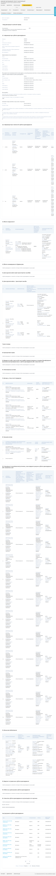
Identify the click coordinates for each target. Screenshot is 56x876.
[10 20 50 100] (27, 861)
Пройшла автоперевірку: (17, 13)
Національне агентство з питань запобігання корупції (46, 873)
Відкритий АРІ (9, 5)
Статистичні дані (17, 5)
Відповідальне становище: (6, 13)
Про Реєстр (3, 5)
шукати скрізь (38, 7)
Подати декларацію (27, 5)
